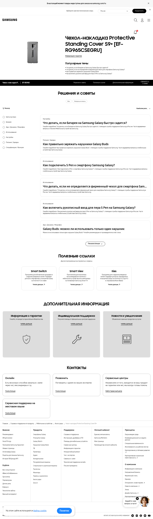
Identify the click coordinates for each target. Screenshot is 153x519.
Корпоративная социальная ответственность (134, 457)
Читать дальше (38, 285)
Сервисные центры (70, 445)
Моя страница (99, 441)
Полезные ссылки (99, 83)
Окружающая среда (131, 434)
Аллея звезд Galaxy (9, 452)
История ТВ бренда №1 (10, 459)
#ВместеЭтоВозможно (10, 473)
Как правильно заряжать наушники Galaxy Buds (82, 71)
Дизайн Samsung (131, 493)
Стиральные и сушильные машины (45, 466)
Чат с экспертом (69, 455)
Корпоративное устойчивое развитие (137, 450)
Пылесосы (36, 469)
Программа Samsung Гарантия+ (13, 445)
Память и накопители (40, 476)
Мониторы (36, 473)
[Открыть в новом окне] (132, 515)
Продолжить (139, 11)
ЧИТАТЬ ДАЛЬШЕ (26, 324)
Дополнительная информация (123, 83)
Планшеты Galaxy (39, 438)
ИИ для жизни (7, 438)
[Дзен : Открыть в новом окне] (145, 515)
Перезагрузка (7, 480)
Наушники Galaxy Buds (41, 445)
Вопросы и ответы (79, 101)
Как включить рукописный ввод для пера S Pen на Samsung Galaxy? (89, 74)
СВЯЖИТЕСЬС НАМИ (145, 83)
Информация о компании (133, 469)
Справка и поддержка (71, 434)
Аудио (35, 455)
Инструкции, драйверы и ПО (73, 438)
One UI (35, 483)
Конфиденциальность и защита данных (135, 439)
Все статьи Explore (9, 470)
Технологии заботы (9, 491)
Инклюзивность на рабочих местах (136, 447)
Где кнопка (6, 477)
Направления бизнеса (132, 472)
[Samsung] (9, 20)
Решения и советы (80, 83)
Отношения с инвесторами (134, 483)
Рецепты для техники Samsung (13, 455)
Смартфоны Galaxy (39, 434)
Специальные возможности (134, 443)
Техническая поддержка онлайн (75, 462)
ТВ (34, 448)
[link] (135, 32)
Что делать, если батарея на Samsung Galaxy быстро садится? (87, 68)
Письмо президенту (70, 466)
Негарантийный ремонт (72, 452)
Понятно (64, 510)
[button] (95, 124)
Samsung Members (100, 438)
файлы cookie (39, 510)
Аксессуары (37, 479)
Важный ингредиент (10, 494)
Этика (127, 490)
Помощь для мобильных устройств (75, 441)
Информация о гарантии (73, 56)
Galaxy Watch (37, 441)
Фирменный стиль (131, 476)
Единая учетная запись (102, 434)
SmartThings (7, 441)
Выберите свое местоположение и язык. (79, 11)
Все (69, 101)
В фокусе (6, 487)
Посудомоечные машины (41, 462)
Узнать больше (10, 391)
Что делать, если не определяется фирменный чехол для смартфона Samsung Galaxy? (95, 70)
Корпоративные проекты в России (136, 496)
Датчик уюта (7, 484)
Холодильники (38, 459)
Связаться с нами (69, 459)
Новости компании (131, 486)
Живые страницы (8, 448)
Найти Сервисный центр (113, 391)
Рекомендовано (8, 434)
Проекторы (37, 452)
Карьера (128, 479)
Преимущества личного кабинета (105, 445)
